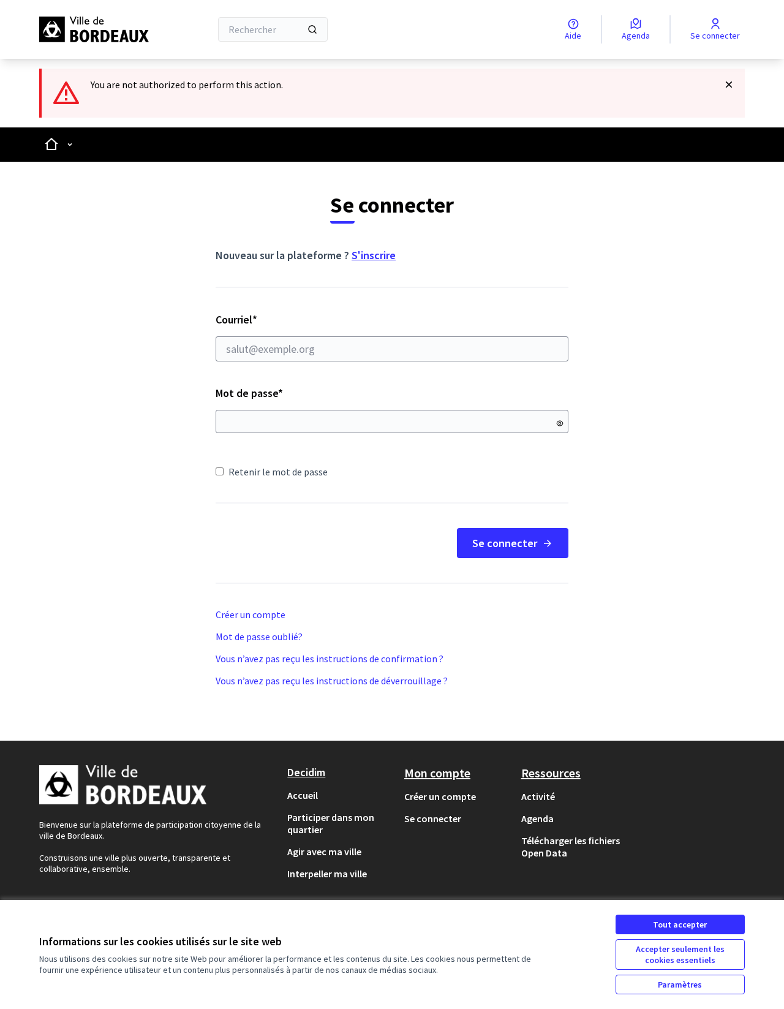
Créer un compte (250, 614)
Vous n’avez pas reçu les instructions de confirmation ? (329, 658)
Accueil (302, 795)
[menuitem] (340, 795)
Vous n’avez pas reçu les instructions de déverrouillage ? (332, 681)
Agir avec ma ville (324, 851)
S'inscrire (374, 255)
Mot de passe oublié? (259, 636)
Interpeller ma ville (327, 873)
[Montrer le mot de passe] (560, 423)
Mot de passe (249, 393)
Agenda (537, 818)
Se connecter (504, 543)
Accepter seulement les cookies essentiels (680, 954)
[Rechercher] (312, 29)
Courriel (280, 319)
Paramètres (680, 984)
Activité (538, 796)
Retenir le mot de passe (278, 472)
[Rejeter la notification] (729, 84)
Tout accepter (680, 924)
